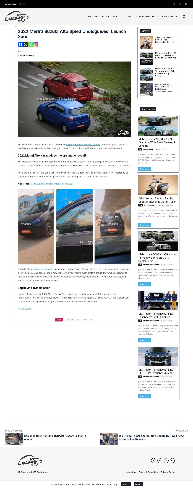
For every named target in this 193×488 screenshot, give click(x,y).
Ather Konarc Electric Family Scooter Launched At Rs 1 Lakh (165, 39)
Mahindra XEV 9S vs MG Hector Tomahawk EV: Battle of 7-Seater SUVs (165, 55)
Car (140, 149)
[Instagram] (173, 4)
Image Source (24, 308)
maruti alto (87, 319)
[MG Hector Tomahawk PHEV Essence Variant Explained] (158, 300)
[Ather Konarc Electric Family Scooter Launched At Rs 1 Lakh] (146, 42)
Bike (140, 205)
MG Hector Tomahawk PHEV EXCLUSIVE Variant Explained (156, 371)
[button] (184, 16)
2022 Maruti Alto (72, 319)
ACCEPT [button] (126, 484)
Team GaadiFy (27, 55)
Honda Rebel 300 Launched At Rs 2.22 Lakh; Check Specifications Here (164, 88)
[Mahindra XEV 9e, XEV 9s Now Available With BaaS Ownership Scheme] (146, 74)
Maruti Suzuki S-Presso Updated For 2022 (51, 183)
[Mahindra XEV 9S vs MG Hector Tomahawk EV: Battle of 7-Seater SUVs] (146, 58)
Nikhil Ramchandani (152, 205)
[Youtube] (185, 4)
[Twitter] (179, 4)
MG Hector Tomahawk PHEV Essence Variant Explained (155, 315)
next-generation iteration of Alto (83, 144)
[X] (25, 44)
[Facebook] (168, 4)
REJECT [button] (138, 484)
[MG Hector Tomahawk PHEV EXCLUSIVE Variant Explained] (158, 356)
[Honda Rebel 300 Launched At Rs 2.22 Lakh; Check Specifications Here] (146, 89)
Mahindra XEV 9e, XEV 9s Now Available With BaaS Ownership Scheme (164, 72)
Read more (144, 169)
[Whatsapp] (30, 44)
